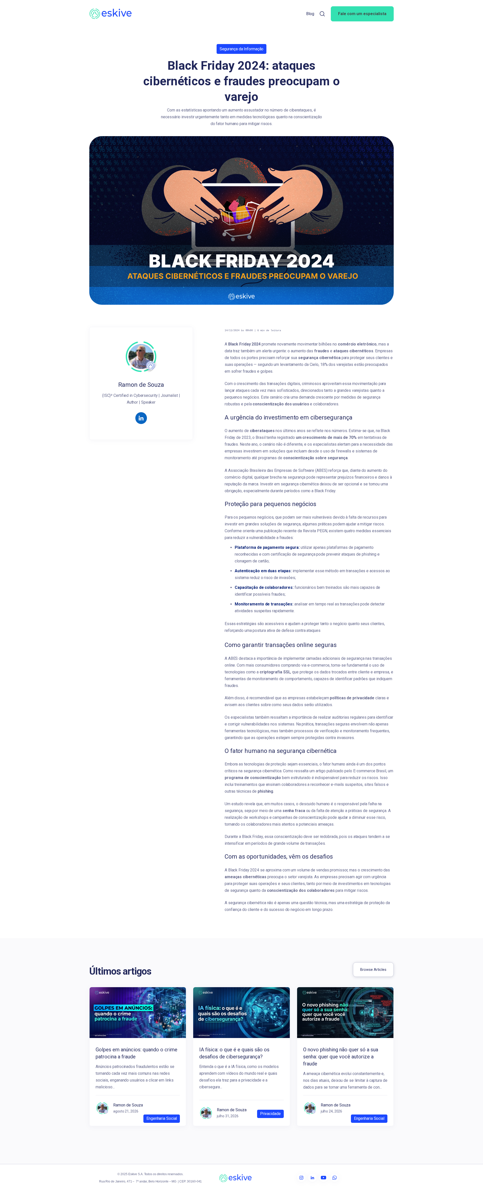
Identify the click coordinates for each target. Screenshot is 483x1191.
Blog (310, 13)
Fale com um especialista (362, 13)
